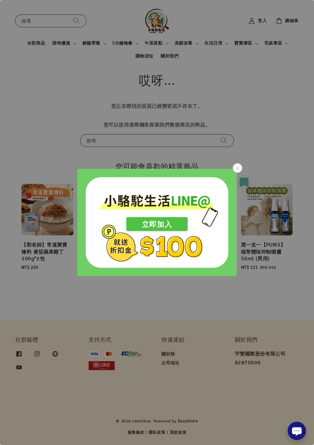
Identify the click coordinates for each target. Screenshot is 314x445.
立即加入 (157, 224)
